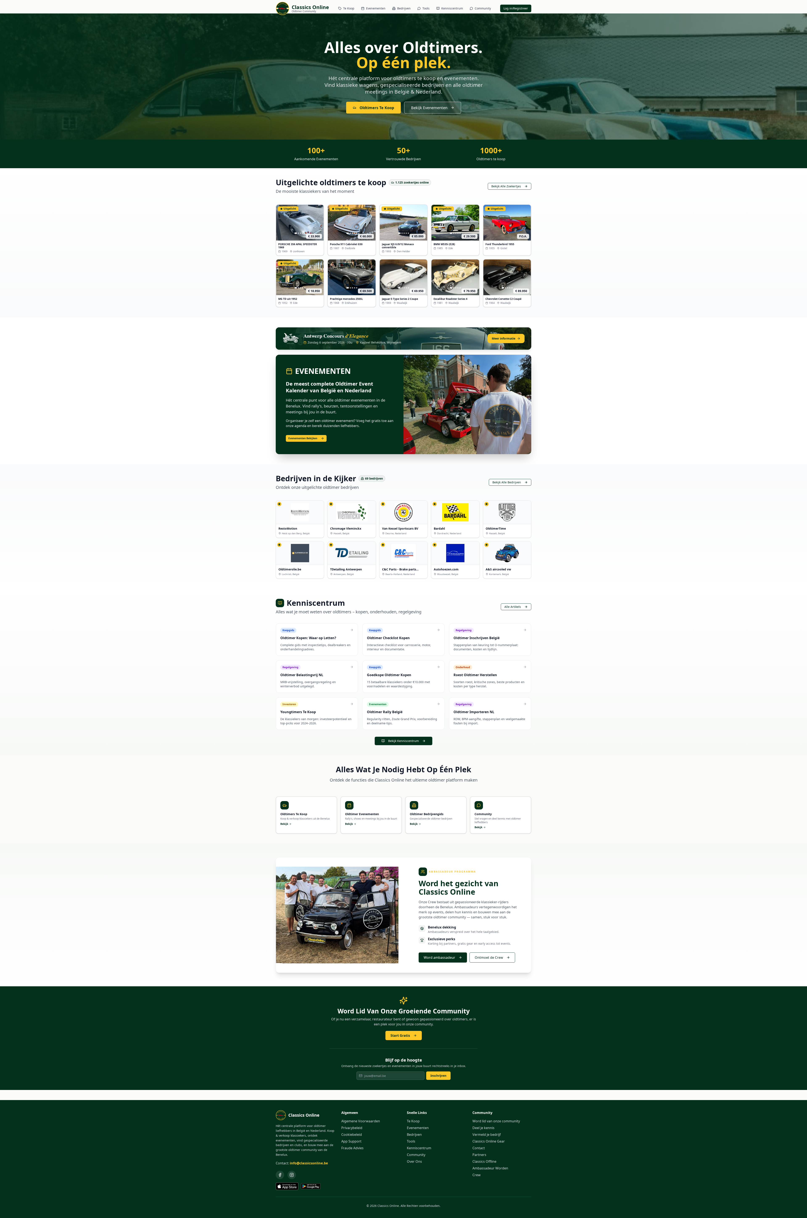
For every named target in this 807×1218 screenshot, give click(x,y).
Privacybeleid (351, 1127)
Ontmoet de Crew (489, 957)
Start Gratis (400, 1035)
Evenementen (375, 8)
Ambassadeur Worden (490, 1168)
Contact (478, 1148)
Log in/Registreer (516, 8)
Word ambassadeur (439, 957)
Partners (479, 1154)
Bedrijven (404, 8)
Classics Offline (484, 1161)
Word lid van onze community (496, 1121)
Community (483, 8)
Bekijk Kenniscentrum (403, 741)
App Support (351, 1141)
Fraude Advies (352, 1148)
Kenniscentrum (452, 8)
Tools (426, 8)
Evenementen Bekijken (302, 438)
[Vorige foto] (280, 223)
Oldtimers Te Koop (377, 107)
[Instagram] (291, 1175)
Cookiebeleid (351, 1134)
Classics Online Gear (488, 1141)
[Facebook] (280, 1175)
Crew (476, 1175)
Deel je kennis (483, 1127)
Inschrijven (438, 1076)
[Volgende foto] (319, 223)
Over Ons (414, 1161)
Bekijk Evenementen (429, 107)
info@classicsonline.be (309, 1163)
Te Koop (348, 8)
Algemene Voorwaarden (360, 1121)
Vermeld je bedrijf (486, 1134)
